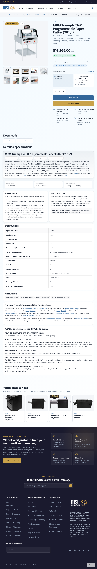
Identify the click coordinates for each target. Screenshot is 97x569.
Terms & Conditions (57, 519)
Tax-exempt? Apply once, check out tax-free (70, 65)
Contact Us (32, 502)
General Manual (24, 141)
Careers (31, 528)
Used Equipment (13, 536)
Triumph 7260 (61, 311)
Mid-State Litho (17, 564)
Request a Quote (12, 460)
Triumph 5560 (10, 313)
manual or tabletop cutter (65, 313)
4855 (76, 173)
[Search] (70, 485)
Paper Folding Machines (12, 503)
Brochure (9, 141)
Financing (58, 2)
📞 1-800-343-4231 (9, 2)
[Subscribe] (47, 550)
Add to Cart (73, 98)
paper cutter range (72, 308)
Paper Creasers (13, 514)
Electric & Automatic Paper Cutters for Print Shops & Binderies (29, 15)
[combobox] (48, 485)
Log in (92, 2)
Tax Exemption (34, 524)
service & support (81, 318)
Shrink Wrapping (13, 523)
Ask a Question (73, 104)
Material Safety (55, 531)
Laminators (11, 518)
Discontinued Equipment (54, 525)
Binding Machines (13, 527)
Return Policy (54, 511)
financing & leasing (54, 318)
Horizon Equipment (14, 531)
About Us (32, 506)
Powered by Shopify (29, 564)
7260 (24, 175)
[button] (30, 8)
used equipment (28, 315)
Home (5, 15)
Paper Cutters (12, 510)
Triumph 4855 (30, 311)
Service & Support (68, 2)
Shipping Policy (55, 515)
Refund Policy (55, 506)
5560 (65, 175)
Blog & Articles (34, 533)
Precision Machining (81, 2)
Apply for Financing (36, 515)
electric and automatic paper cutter (35, 308)
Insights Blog (33, 537)
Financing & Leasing (36, 519)
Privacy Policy (55, 502)
